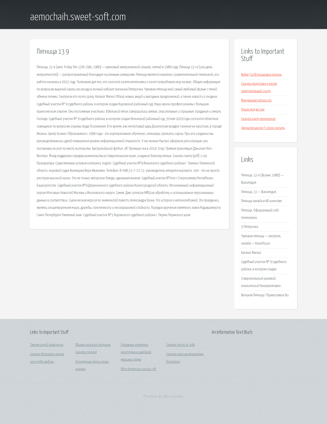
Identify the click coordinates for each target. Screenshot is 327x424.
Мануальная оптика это (256, 100)
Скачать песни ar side (180, 345)
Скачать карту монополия (258, 119)
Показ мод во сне (252, 109)
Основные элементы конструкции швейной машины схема (136, 352)
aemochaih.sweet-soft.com (78, 17)
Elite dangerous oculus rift (138, 369)
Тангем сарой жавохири (46, 345)
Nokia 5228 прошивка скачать (261, 75)
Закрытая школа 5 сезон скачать (263, 128)
